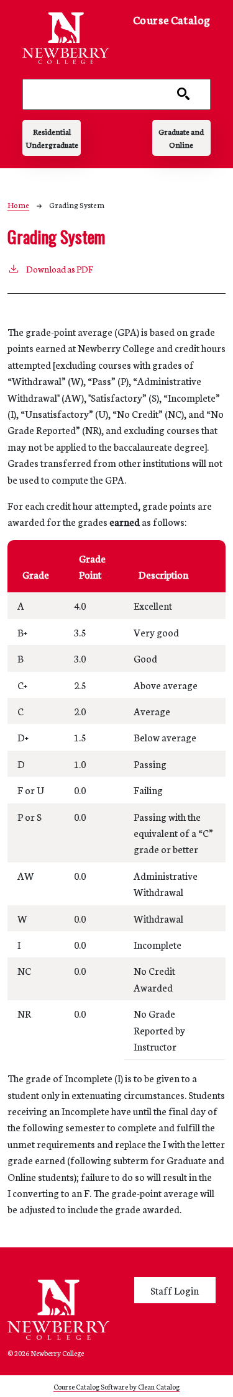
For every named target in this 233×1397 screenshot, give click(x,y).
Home (18, 204)
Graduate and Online (181, 138)
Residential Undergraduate (51, 138)
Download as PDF (59, 269)
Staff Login (174, 1290)
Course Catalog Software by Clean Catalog (116, 1386)
